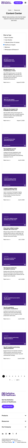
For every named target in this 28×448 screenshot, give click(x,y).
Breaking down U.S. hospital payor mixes (10, 70)
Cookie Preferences (21, 442)
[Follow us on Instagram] (6, 433)
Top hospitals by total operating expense (10, 149)
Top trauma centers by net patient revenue (10, 268)
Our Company (6, 427)
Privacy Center (17, 441)
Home (9, 10)
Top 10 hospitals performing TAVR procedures (12, 348)
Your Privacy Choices (7, 442)
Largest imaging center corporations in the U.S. (10, 189)
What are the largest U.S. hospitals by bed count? (11, 110)
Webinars (7, 47)
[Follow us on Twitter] (13, 433)
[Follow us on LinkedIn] (3, 433)
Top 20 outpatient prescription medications (11, 308)
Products (5, 415)
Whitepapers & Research (12, 50)
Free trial (18, 3)
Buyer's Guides (9, 38)
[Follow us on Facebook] (16, 433)
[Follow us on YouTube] (10, 433)
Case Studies (8, 40)
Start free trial (8, 406)
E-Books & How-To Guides (12, 42)
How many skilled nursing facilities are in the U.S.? (11, 229)
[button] (14, 209)
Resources (5, 421)
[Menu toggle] (25, 2)
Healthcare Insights (10, 45)
